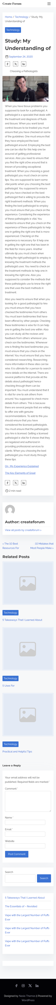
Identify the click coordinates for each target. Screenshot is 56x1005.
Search (9, 872)
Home (8, 16)
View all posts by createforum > (23, 530)
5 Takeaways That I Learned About (22, 619)
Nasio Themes (27, 995)
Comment (11, 788)
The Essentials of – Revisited (21, 906)
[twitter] (15, 63)
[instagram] (23, 986)
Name (9, 817)
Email (9, 829)
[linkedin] (37, 986)
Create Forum (11, 3)
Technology (21, 16)
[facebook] (7, 63)
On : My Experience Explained (22, 466)
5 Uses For (8, 685)
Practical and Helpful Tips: (17, 751)
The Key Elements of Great (20, 473)
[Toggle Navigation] (49, 3)
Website (9, 841)
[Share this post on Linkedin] (23, 63)
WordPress (28, 1000)
